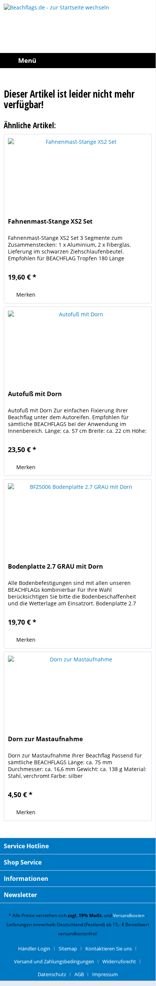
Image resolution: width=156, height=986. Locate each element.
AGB (79, 974)
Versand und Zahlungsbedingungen (54, 961)
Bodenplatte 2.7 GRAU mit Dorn (55, 567)
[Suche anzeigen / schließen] (98, 60)
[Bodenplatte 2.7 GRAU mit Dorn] (78, 517)
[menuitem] (20, 60)
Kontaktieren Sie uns (108, 948)
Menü (27, 60)
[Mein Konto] (114, 60)
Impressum (105, 974)
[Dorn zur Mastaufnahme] (78, 690)
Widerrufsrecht (119, 961)
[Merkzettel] (131, 60)
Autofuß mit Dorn (35, 394)
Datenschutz (52, 974)
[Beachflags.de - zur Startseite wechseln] (78, 26)
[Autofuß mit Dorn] (78, 345)
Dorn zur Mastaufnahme (45, 739)
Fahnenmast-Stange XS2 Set (50, 222)
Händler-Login (34, 948)
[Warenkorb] (148, 60)
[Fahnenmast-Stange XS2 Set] (78, 172)
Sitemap (68, 948)
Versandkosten (128, 915)
